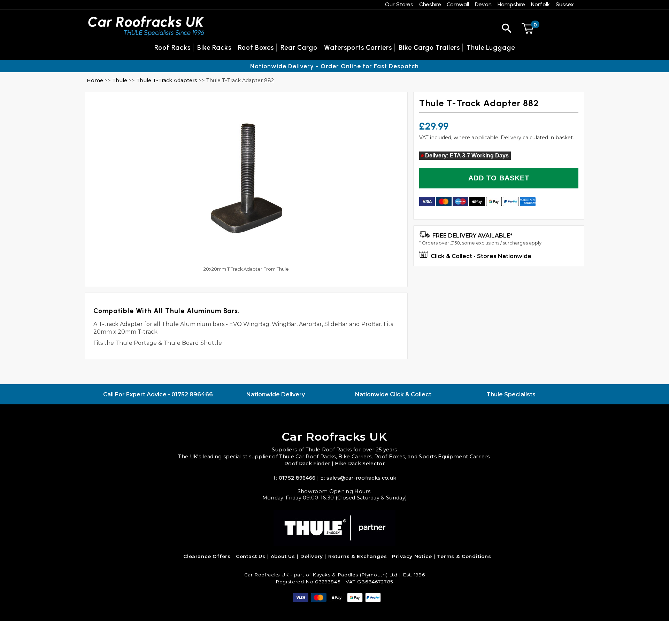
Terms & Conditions (464, 556)
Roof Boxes (256, 48)
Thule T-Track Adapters (167, 80)
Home (95, 80)
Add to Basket (498, 178)
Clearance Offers (207, 556)
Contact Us (251, 556)
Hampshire (511, 4)
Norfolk (540, 4)
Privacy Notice (412, 556)
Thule (119, 80)
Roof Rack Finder (307, 463)
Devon (483, 4)
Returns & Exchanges (357, 556)
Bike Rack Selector (360, 463)
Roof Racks (172, 48)
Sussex (565, 4)
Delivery (511, 137)
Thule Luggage (491, 48)
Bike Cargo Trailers (429, 48)
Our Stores (399, 4)
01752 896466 (192, 394)
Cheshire (430, 4)
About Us (283, 556)
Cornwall (458, 4)
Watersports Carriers (358, 48)
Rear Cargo (298, 48)
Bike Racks (214, 48)
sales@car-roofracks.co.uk (361, 478)
